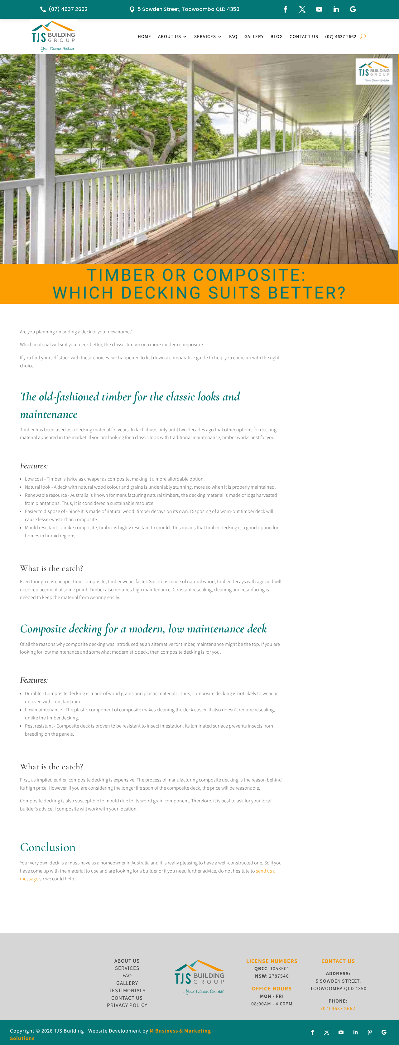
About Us (169, 36)
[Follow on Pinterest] (370, 1032)
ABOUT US (127, 960)
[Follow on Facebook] (285, 9)
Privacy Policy (127, 1005)
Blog (277, 36)
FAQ (233, 36)
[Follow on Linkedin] (336, 9)
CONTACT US (127, 997)
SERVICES (127, 968)
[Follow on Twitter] (327, 1032)
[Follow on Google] (353, 9)
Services (205, 36)
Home (144, 36)
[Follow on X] (302, 9)
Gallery (254, 36)
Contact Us (304, 36)
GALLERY (127, 983)
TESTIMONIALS (127, 990)
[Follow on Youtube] (319, 9)
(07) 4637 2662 (68, 9)
